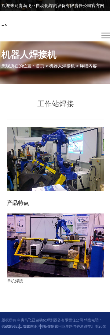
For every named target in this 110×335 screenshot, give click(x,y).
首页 (40, 65)
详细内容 (88, 65)
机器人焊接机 (62, 65)
